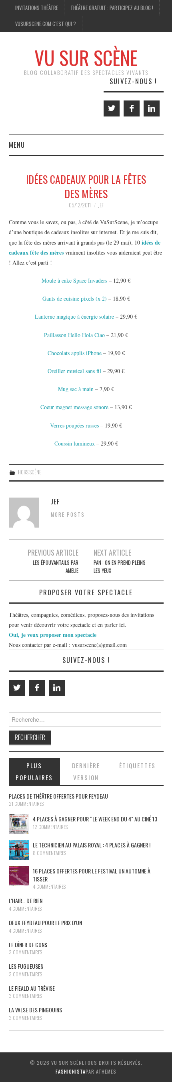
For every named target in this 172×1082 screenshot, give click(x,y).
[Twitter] (112, 108)
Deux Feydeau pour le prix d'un (45, 922)
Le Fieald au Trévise (32, 988)
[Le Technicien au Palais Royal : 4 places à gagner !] (19, 850)
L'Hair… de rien (25, 900)
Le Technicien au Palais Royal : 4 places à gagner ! (91, 845)
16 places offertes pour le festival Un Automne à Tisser (91, 875)
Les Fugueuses (26, 966)
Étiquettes (137, 765)
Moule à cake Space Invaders (74, 280)
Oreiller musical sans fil (74, 371)
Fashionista (71, 1071)
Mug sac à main (76, 389)
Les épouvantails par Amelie (55, 566)
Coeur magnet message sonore (74, 407)
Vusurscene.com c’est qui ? (45, 24)
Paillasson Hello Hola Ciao (74, 335)
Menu (17, 145)
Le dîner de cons (28, 944)
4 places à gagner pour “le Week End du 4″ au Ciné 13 (95, 819)
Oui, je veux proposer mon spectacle (52, 634)
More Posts (68, 514)
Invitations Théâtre (36, 8)
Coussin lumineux (74, 443)
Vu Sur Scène (86, 57)
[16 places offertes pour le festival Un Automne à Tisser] (19, 876)
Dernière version (86, 771)
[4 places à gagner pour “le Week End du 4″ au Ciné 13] (19, 824)
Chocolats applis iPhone (75, 353)
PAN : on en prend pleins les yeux (120, 566)
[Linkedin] (152, 108)
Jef (101, 205)
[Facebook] (132, 108)
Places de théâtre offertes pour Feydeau (58, 796)
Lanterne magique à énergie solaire (74, 316)
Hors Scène (29, 472)
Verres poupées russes (74, 425)
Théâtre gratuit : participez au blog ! (111, 8)
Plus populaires (34, 771)
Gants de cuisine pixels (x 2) (74, 298)
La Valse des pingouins (35, 1010)
